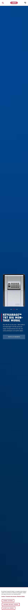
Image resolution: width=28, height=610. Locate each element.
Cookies (3, 596)
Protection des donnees (11, 596)
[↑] (11, 309)
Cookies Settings (8, 600)
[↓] (17, 309)
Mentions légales (21, 596)
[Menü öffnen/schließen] (25, 3)
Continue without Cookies (10, 604)
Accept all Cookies (8, 608)
